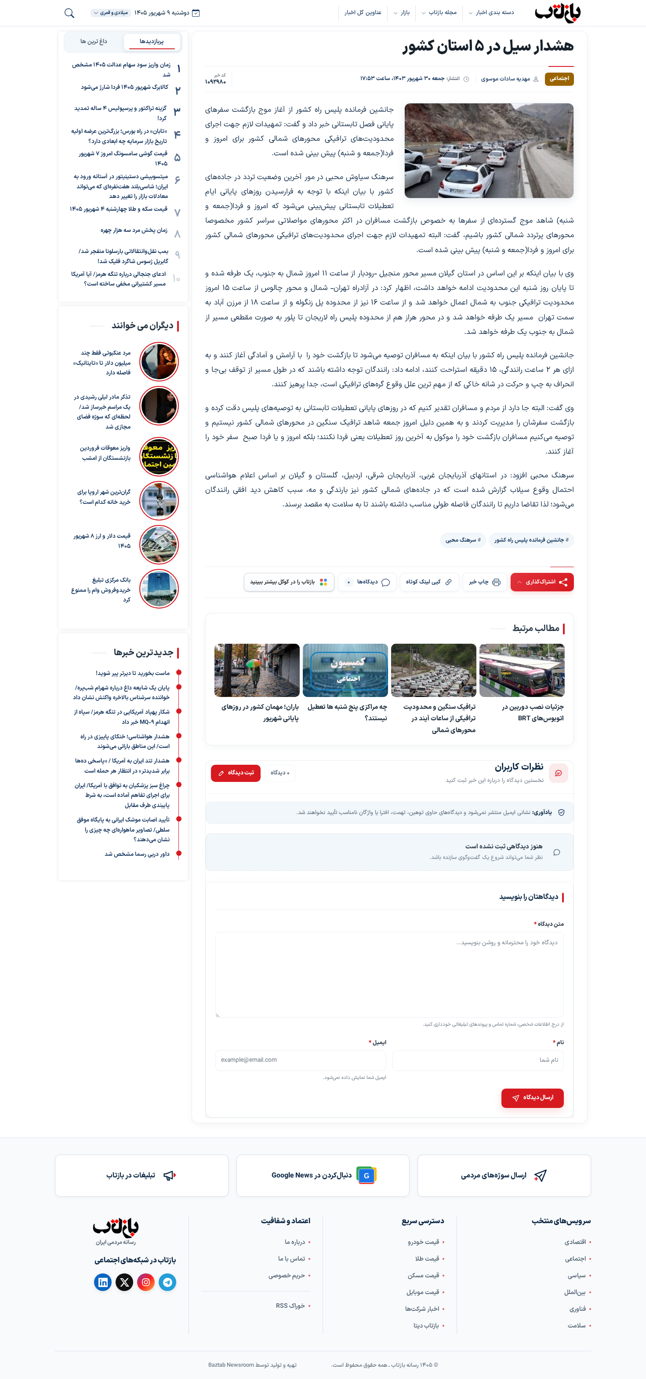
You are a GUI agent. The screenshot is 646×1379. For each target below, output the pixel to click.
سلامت (577, 1325)
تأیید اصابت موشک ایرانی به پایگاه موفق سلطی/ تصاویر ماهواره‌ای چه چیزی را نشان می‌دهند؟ (123, 830)
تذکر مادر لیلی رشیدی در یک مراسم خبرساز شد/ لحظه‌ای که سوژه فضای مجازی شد (102, 412)
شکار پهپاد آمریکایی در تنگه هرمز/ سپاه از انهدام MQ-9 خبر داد (122, 717)
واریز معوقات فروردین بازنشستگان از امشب (105, 453)
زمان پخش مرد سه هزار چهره (134, 230)
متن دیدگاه (549, 924)
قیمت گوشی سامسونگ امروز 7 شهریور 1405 (123, 159)
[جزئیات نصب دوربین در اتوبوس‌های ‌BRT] (522, 670)
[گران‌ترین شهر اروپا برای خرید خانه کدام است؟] (159, 501)
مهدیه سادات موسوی (505, 79)
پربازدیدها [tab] (152, 41)
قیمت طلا (427, 1258)
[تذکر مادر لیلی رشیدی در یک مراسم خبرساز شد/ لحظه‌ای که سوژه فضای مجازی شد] (159, 409)
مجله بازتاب (443, 12)
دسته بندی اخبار (495, 12)
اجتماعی (575, 1258)
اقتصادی (575, 1242)
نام (558, 1042)
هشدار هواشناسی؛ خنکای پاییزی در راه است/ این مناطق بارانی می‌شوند (125, 742)
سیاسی (577, 1275)
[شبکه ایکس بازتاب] (124, 1282)
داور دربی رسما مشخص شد (137, 854)
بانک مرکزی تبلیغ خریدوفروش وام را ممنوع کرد (101, 590)
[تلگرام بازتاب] (167, 1282)
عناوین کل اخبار (363, 12)
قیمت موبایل (422, 1292)
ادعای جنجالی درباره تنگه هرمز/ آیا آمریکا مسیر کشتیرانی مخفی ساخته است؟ (118, 279)
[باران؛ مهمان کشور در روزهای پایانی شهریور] (257, 670)
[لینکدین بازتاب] (103, 1282)
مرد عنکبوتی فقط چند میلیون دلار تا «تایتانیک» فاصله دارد (102, 363)
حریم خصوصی (287, 1275)
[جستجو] (69, 13)
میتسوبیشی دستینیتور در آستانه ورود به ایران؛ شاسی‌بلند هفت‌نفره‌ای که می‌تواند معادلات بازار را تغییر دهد (121, 187)
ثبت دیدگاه (241, 773)
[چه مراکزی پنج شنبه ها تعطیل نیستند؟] (345, 670)
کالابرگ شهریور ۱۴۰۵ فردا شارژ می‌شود (124, 88)
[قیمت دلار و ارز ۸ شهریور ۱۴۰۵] (159, 545)
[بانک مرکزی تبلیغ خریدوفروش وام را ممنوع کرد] (159, 589)
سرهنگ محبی (461, 540)
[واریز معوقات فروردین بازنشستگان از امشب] (159, 457)
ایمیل (378, 1042)
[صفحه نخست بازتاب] (115, 1228)
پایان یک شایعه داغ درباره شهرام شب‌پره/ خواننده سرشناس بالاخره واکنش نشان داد (121, 693)
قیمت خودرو (423, 1242)
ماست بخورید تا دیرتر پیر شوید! (133, 673)
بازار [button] (405, 12)
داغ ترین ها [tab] (93, 41)
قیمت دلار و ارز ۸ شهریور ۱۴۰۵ (102, 541)
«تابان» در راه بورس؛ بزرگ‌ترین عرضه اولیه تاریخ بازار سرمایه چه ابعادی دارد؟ (119, 136)
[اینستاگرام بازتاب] (146, 1282)
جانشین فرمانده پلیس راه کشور (529, 540)
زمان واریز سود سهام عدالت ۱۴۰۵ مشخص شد (121, 70)
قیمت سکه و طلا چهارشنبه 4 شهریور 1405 (118, 209)
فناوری (578, 1308)
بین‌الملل (575, 1292)
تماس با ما (291, 1258)
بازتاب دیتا (426, 1325)
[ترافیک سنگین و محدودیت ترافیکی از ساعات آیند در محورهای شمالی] (433, 670)
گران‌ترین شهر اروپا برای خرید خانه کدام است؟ (104, 497)
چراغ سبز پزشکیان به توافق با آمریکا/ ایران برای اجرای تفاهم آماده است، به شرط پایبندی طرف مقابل (122, 796)
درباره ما (295, 1242)
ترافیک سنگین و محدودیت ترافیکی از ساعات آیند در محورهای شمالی (439, 718)
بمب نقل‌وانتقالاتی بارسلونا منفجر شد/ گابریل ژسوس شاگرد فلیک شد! (123, 256)
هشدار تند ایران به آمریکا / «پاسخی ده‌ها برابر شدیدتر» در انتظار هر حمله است (122, 766)
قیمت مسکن (423, 1275)
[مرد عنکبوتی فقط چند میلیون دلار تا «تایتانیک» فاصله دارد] (159, 361)
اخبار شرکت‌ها (422, 1308)
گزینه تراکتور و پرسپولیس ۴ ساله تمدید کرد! (120, 114)
